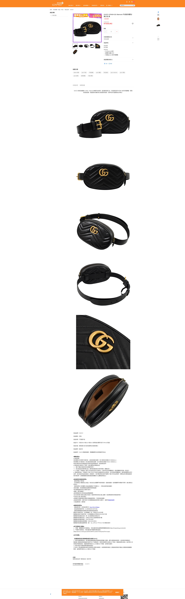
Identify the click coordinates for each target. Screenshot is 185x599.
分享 (106, 63)
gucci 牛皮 (84, 72)
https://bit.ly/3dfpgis (94, 507)
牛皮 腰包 (91, 72)
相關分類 (75, 69)
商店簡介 (80, 596)
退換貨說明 (111, 500)
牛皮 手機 (90, 75)
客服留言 (100, 596)
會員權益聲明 (101, 598)
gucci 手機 (122, 72)
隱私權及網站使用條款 (82, 598)
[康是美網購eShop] (58, 3)
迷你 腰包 (83, 75)
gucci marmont (114, 72)
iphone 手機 (76, 72)
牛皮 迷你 (106, 72)
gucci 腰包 (98, 72)
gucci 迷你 (76, 75)
